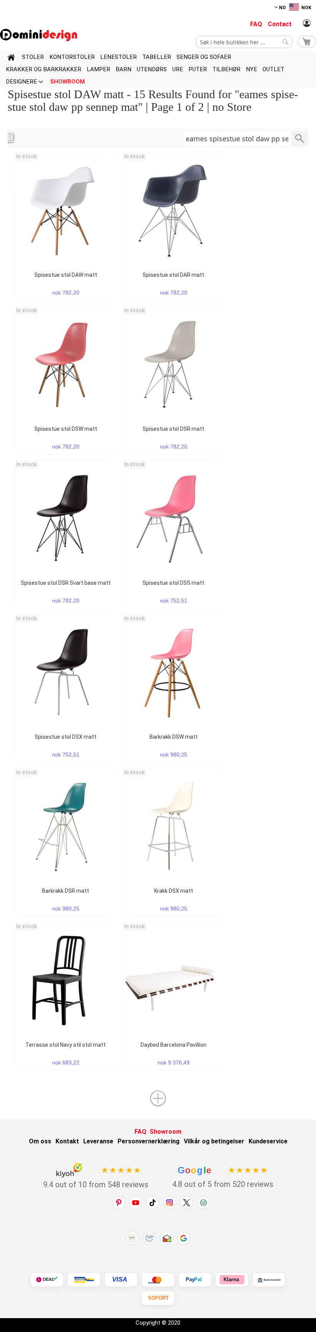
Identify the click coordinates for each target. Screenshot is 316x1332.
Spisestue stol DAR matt (173, 275)
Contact (280, 24)
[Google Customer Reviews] (183, 1238)
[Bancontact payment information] (84, 1279)
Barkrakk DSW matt (174, 737)
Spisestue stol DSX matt (65, 737)
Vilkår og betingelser (214, 1141)
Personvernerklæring (149, 1141)
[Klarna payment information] (232, 1279)
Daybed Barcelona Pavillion (174, 1045)
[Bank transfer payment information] (269, 1279)
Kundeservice (268, 1141)
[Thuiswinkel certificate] (166, 1238)
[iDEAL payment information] (47, 1279)
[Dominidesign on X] (186, 1202)
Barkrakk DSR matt (65, 891)
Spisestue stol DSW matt (65, 429)
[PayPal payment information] (195, 1279)
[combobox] (244, 42)
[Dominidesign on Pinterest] (118, 1202)
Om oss (40, 1141)
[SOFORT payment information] (158, 1298)
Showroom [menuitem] (67, 81)
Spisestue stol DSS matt (173, 583)
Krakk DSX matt (173, 891)
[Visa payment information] (121, 1279)
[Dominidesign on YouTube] (135, 1202)
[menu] (158, 69)
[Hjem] (11, 58)
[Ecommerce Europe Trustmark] (149, 1238)
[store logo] (38, 35)
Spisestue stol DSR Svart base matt (66, 583)
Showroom (166, 1131)
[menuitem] (33, 57)
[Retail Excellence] (132, 1238)
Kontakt (67, 1141)
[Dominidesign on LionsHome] (203, 1202)
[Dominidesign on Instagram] (169, 1202)
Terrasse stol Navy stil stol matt (65, 1045)
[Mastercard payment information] (158, 1279)
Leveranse (98, 1141)
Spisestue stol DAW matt (65, 275)
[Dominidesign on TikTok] (152, 1202)
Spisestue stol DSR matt (173, 429)
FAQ (256, 24)
